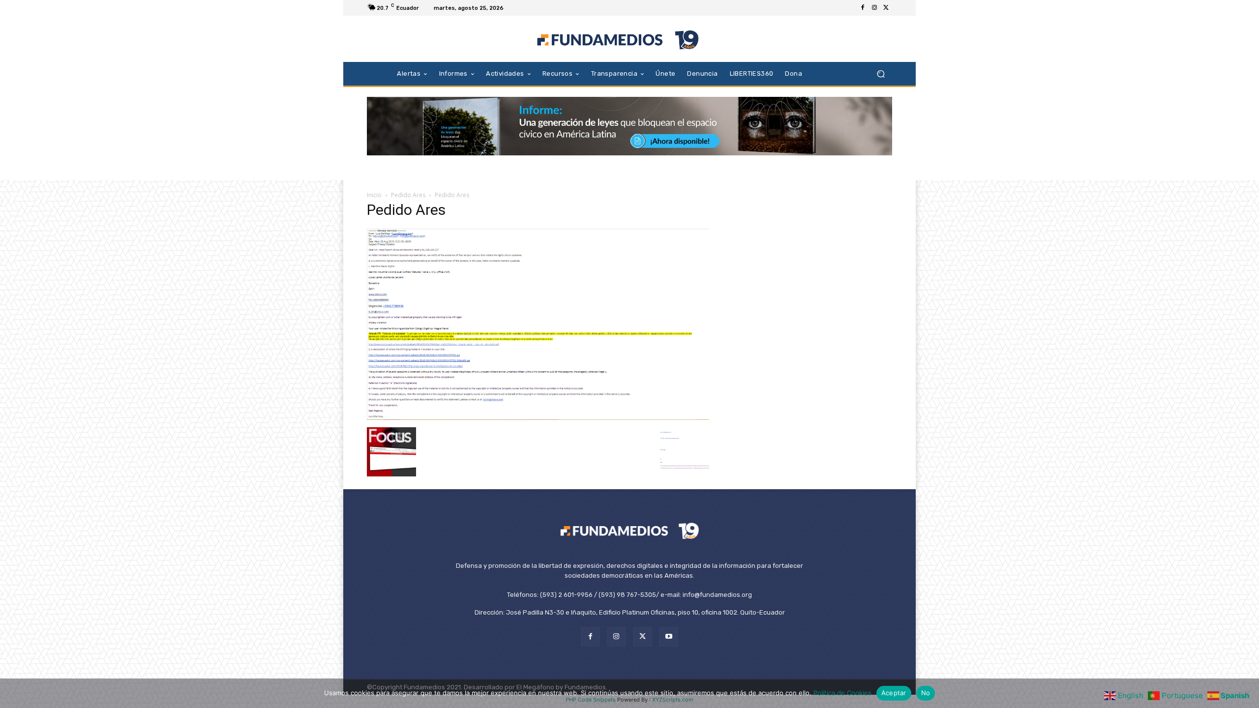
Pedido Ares (408, 195)
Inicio (374, 195)
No (925, 693)
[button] (880, 73)
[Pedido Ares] (538, 417)
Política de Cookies (842, 693)
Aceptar (893, 693)
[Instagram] (874, 8)
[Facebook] (863, 8)
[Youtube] (668, 636)
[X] (886, 8)
